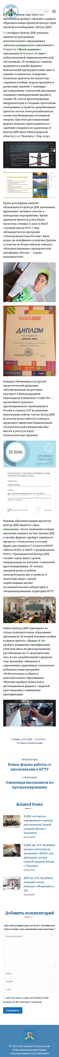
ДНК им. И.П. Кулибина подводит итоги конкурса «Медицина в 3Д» (38, 884)
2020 (24, 739)
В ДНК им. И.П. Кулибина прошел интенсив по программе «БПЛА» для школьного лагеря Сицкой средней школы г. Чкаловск (39, 855)
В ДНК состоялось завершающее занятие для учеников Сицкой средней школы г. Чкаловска (38, 824)
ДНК (30, 739)
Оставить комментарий (29, 743)
